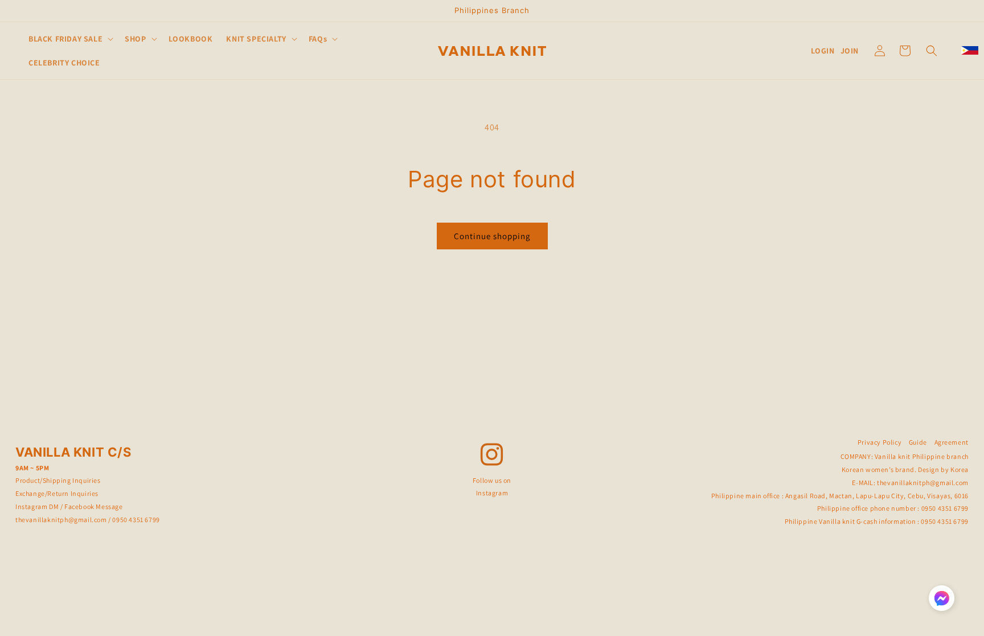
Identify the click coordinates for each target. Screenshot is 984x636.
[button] (70, 39)
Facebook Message (93, 506)
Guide (918, 442)
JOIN (849, 51)
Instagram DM (37, 506)
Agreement (951, 442)
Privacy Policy (879, 442)
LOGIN (823, 51)
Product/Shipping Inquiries (58, 480)
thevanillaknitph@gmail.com (61, 519)
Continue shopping (492, 236)
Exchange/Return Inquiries (57, 493)
